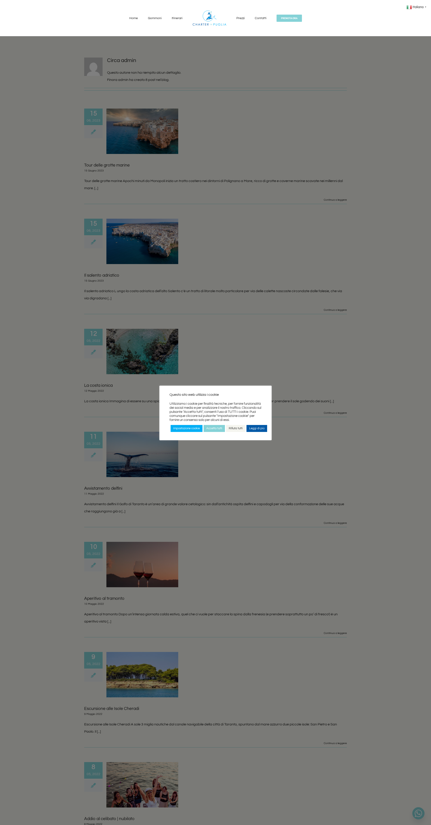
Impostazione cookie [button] (186, 428)
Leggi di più (256, 428)
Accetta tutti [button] (214, 428)
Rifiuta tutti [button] (236, 428)
